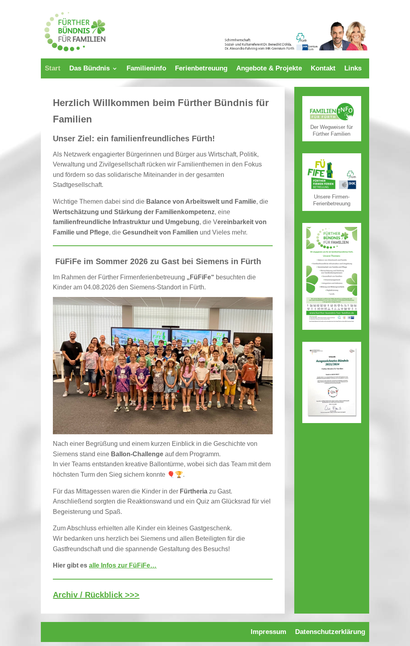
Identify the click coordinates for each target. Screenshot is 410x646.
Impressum (268, 632)
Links (353, 69)
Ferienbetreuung (201, 69)
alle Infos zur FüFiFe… (123, 565)
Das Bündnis (89, 69)
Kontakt (323, 69)
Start (52, 69)
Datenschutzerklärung (330, 632)
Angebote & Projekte (269, 69)
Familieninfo (146, 69)
